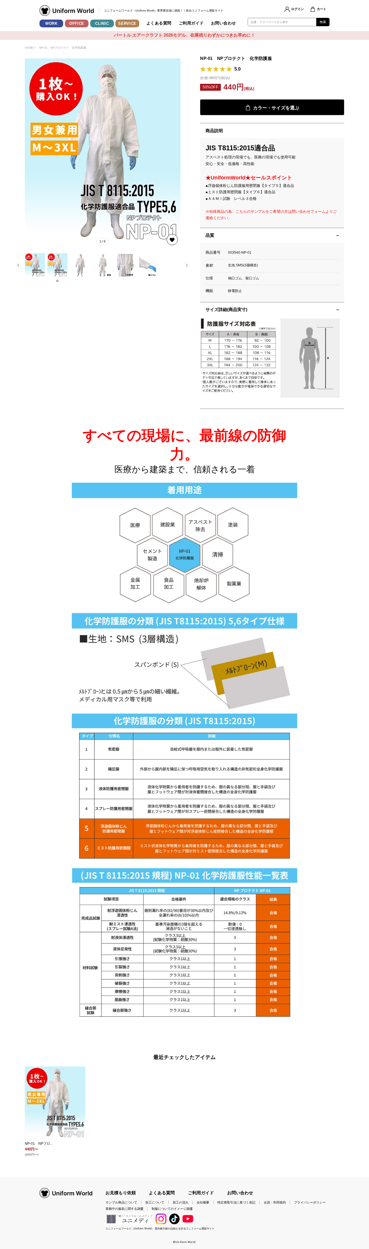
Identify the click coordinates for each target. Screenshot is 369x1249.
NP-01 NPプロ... (39, 1144)
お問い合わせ (223, 23)
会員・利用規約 (275, 1202)
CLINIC (102, 23)
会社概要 (203, 1202)
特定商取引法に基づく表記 (236, 1202)
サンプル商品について (121, 1202)
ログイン (297, 9)
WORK (51, 23)
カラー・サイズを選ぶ (276, 107)
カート (321, 9)
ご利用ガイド (191, 23)
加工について (154, 1202)
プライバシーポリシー (310, 1202)
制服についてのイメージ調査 (172, 1208)
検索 (323, 22)
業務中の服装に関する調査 (125, 1208)
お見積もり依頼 (121, 1193)
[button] (18, 265)
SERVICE (127, 23)
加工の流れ (181, 1202)
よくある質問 (159, 23)
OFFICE (76, 23)
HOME (29, 47)
